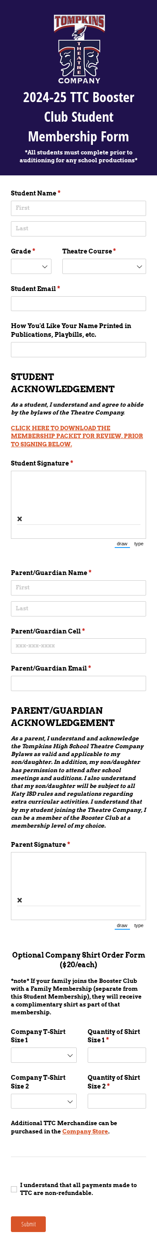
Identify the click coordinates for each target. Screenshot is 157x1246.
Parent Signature (55, 844)
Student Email (50, 288)
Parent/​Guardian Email (65, 668)
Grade (31, 251)
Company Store (85, 1131)
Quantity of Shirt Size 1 (114, 1036)
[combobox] (31, 266)
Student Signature (56, 463)
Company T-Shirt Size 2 (38, 1082)
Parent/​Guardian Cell (62, 631)
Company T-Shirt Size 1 (38, 1036)
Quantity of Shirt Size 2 (114, 1082)
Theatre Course (103, 251)
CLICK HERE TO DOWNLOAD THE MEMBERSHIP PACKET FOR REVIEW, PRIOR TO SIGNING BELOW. (77, 436)
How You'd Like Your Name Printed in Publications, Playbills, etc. (71, 330)
